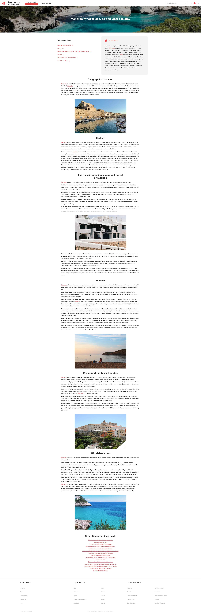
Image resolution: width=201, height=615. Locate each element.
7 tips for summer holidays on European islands (100, 540)
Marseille (70, 86)
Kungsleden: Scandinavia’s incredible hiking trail (100, 553)
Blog (4, 8)
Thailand (76, 592)
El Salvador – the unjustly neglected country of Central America (100, 566)
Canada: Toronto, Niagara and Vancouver (100, 568)
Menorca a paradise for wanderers (100, 555)
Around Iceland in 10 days (100, 542)
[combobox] (166, 3)
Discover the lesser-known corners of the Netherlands (100, 546)
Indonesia (76, 603)
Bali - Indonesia (131, 603)
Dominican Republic (132, 595)
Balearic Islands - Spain (161, 595)
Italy (75, 588)
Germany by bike (100, 559)
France (103, 592)
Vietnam (103, 599)
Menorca (112, 48)
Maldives (129, 588)
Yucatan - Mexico (159, 588)
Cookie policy (23, 599)
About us (22, 588)
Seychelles (157, 592)
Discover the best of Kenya (100, 570)
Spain (75, 595)
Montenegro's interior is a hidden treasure (100, 544)
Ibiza (121, 54)
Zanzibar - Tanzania (160, 603)
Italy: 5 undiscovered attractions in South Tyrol (100, 548)
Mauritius (129, 592)
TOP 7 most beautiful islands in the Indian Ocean (100, 562)
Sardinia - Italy (131, 599)
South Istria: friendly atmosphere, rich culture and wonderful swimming (100, 551)
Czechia (157, 599)
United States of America (80, 599)
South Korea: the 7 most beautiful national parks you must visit (100, 564)
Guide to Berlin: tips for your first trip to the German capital (100, 557)
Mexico (103, 595)
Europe (10, 8)
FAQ (21, 603)
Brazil (102, 588)
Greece (103, 603)
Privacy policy (23, 595)
